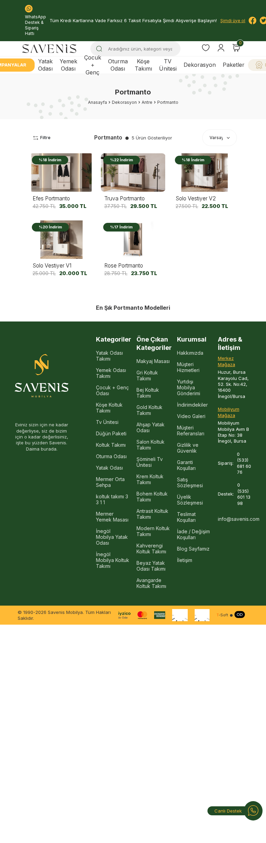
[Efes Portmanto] (61, 172)
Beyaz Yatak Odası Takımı (151, 566)
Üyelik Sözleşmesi (190, 500)
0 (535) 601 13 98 (243, 494)
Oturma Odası (118, 65)
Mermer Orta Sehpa (110, 482)
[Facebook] (252, 20)
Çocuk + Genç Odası (112, 390)
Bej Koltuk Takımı (147, 393)
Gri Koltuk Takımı (147, 375)
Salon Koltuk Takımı (150, 445)
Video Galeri (191, 416)
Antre (147, 102)
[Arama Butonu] (99, 49)
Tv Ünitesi (107, 422)
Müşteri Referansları (190, 430)
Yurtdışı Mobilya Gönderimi (188, 387)
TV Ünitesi (168, 65)
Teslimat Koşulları (186, 517)
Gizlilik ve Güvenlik (187, 448)
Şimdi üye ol (232, 20)
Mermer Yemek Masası (112, 517)
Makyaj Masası (153, 361)
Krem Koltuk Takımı (149, 479)
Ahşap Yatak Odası (150, 427)
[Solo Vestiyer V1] (61, 239)
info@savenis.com (234, 519)
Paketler (234, 64)
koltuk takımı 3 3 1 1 (112, 499)
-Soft (222, 615)
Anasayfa (97, 102)
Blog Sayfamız (193, 549)
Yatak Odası (45, 65)
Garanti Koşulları (186, 465)
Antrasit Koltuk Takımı (152, 514)
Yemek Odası (68, 65)
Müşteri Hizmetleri (188, 367)
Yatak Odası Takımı (109, 356)
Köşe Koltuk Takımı (109, 408)
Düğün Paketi (111, 433)
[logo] (49, 48)
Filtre (45, 137)
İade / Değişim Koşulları (193, 534)
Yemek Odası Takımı (111, 373)
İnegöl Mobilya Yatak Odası (112, 537)
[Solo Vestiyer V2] (204, 172)
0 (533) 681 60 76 (244, 463)
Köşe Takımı (143, 65)
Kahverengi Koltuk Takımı (151, 548)
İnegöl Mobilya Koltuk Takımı (112, 560)
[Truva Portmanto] (133, 172)
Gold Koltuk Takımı (149, 410)
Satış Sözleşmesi (190, 482)
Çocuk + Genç (92, 65)
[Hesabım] (221, 48)
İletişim (184, 560)
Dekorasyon (200, 64)
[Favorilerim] (206, 49)
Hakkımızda (190, 353)
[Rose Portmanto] (133, 239)
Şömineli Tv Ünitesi (149, 462)
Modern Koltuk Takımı (153, 531)
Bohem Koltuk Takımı (152, 496)
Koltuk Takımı (111, 445)
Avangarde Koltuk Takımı (151, 583)
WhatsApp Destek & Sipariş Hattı (35, 25)
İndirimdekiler (192, 405)
